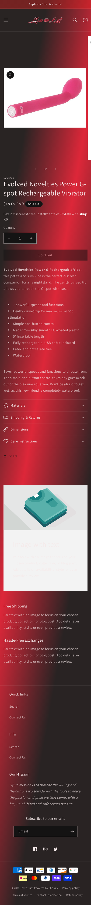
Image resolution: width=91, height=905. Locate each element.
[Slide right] (56, 169)
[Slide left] (35, 169)
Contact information (49, 895)
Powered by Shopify (46, 887)
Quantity (9, 228)
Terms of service (22, 895)
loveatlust (27, 887)
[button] (6, 20)
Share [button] (13, 456)
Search (14, 706)
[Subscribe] (72, 831)
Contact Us (17, 717)
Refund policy (74, 895)
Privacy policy (71, 888)
